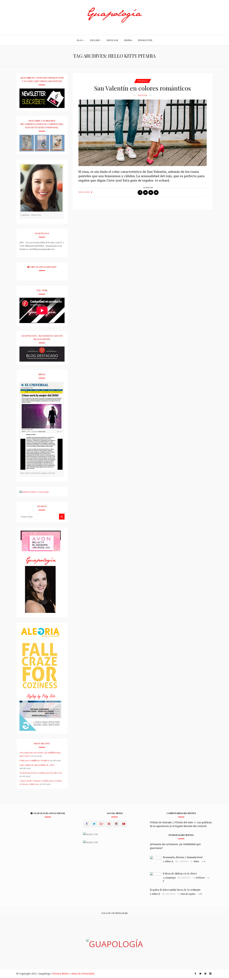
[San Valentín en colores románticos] (142, 133)
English (95, 40)
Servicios (112, 40)
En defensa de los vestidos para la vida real (40, 772)
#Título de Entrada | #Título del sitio (171, 822)
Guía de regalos (188, 894)
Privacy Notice (60, 973)
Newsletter (145, 40)
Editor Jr (169, 861)
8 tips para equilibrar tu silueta (34, 760)
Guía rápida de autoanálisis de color (37, 764)
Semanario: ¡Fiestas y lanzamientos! (182, 857)
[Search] (61, 517)
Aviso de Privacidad (82, 973)
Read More (84, 192)
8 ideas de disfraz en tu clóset (180, 873)
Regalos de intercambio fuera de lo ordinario (175, 889)
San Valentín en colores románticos (142, 88)
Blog (80, 40)
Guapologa (170, 878)
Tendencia (142, 81)
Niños (196, 861)
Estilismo (200, 878)
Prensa (128, 40)
